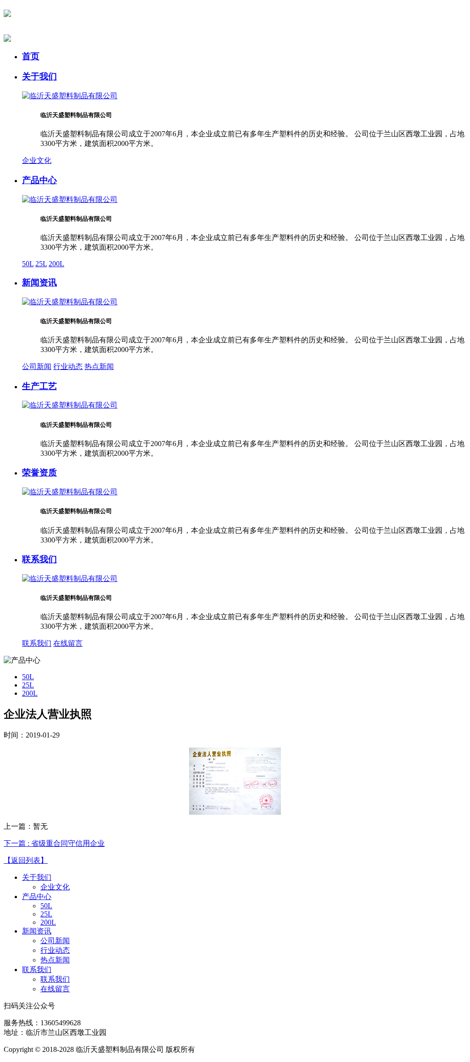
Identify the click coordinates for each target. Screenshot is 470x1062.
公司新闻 (36, 366)
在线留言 (68, 643)
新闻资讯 (39, 282)
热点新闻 (99, 366)
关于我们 (39, 76)
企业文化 (36, 160)
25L (41, 264)
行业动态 (68, 366)
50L (28, 264)
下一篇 (54, 843)
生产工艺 (39, 386)
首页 (30, 56)
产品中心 (39, 180)
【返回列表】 (26, 860)
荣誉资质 (39, 472)
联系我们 (39, 559)
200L (56, 264)
